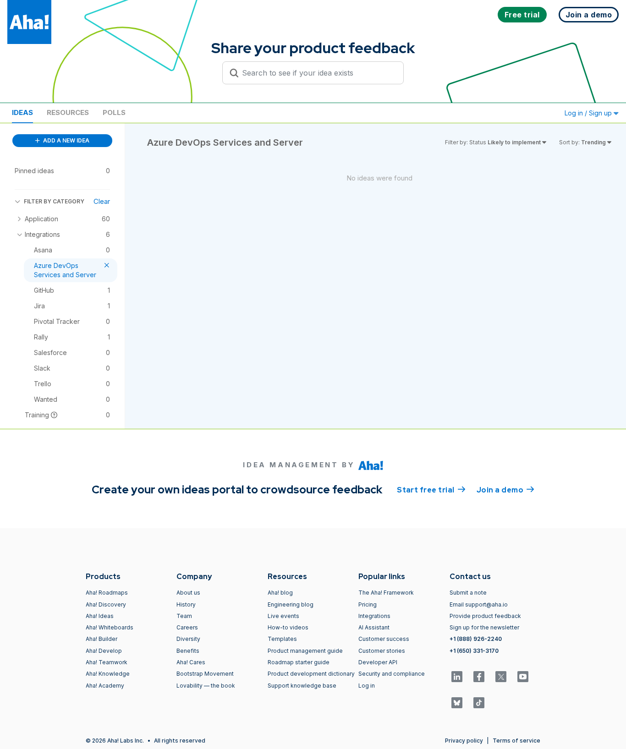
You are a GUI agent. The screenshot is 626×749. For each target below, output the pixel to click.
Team (184, 615)
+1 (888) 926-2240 (476, 638)
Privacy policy (464, 740)
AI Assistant (374, 627)
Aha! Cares (190, 662)
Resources (68, 112)
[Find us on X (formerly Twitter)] (501, 676)
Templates (282, 638)
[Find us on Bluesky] (457, 702)
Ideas (22, 112)
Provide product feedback (485, 615)
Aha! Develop (104, 650)
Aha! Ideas (100, 615)
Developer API (377, 662)
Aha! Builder (101, 638)
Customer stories (381, 650)
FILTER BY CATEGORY (54, 201)
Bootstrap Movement (205, 673)
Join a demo (505, 490)
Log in (366, 685)
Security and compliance (391, 673)
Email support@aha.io (479, 604)
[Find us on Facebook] (479, 676)
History (186, 604)
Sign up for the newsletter (484, 627)
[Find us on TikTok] (479, 702)
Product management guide (305, 650)
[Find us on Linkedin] (457, 676)
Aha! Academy (105, 685)
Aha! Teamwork (106, 662)
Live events (283, 615)
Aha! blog (280, 592)
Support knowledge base (302, 685)
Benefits (187, 650)
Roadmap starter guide (298, 662)
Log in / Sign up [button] (589, 113)
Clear (101, 201)
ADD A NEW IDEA (65, 140)
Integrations (374, 615)
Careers (187, 627)
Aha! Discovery (106, 604)
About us (188, 592)
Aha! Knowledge (108, 673)
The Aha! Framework (386, 592)
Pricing (367, 604)
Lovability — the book (205, 685)
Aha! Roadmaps (107, 592)
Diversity (188, 638)
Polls (114, 112)
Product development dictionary (311, 673)
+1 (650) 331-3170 (474, 650)
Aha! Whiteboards (109, 627)
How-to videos (288, 627)
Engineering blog (290, 604)
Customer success (383, 638)
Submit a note (468, 592)
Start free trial (431, 490)
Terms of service (516, 740)
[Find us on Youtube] (523, 676)
